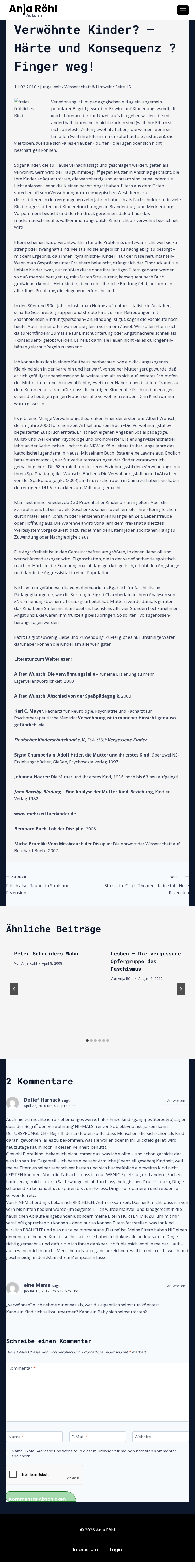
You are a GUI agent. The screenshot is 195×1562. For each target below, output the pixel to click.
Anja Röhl (29, 963)
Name (16, 1437)
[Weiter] (181, 989)
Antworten (176, 1100)
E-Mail (79, 1437)
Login (116, 1550)
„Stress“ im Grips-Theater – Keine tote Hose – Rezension (146, 884)
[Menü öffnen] (183, 10)
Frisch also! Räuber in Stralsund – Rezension (39, 884)
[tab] (87, 1040)
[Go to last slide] (14, 989)
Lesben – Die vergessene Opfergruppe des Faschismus (146, 961)
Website (143, 1437)
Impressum (85, 1550)
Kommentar (22, 1368)
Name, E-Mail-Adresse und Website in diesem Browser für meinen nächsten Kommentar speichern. (94, 1453)
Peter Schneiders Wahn (46, 953)
